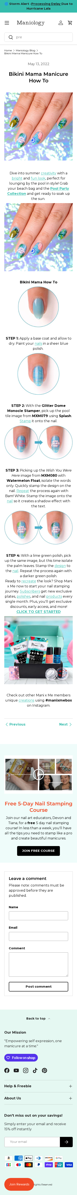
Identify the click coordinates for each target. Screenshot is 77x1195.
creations (26, 700)
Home (8, 50)
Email (13, 928)
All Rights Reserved (40, 1184)
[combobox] (38, 37)
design (60, 566)
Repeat (22, 491)
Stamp (25, 421)
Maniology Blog (25, 50)
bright (17, 178)
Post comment (39, 986)
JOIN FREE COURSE (38, 851)
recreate (28, 581)
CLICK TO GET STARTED (38, 612)
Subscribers (30, 591)
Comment (17, 948)
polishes (23, 596)
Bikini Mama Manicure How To (23, 53)
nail (10, 501)
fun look (38, 178)
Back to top (36, 1018)
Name (13, 907)
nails (38, 343)
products (54, 596)
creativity (48, 173)
